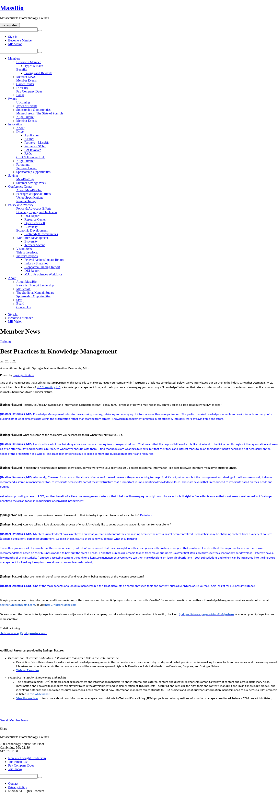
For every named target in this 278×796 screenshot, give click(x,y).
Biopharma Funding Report (42, 267)
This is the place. (27, 252)
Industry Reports (27, 256)
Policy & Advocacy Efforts (33, 208)
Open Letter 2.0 (34, 223)
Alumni (29, 139)
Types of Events (26, 106)
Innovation (15, 124)
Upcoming (23, 102)
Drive (20, 131)
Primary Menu (10, 25)
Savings (13, 175)
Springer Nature (23, 375)
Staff (19, 300)
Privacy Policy (17, 787)
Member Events (26, 80)
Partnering (23, 164)
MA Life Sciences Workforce (43, 274)
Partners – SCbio (35, 146)
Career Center (25, 84)
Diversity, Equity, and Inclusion (36, 212)
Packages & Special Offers (33, 194)
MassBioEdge (25, 179)
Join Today (15, 769)
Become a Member (20, 40)
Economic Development (31, 230)
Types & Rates (33, 65)
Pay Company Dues (29, 91)
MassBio (12, 8)
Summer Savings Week (31, 183)
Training (5, 341)
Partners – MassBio (36, 142)
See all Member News (14, 720)
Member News (25, 76)
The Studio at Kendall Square (35, 292)
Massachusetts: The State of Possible (39, 113)
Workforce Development (32, 237)
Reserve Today (26, 201)
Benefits (21, 69)
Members (14, 58)
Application (31, 135)
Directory (22, 87)
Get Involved (32, 150)
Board (20, 303)
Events (12, 98)
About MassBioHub (29, 190)
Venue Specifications (29, 197)
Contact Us (23, 307)
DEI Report (31, 215)
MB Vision (15, 44)
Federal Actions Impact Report (44, 259)
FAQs (20, 95)
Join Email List (17, 761)
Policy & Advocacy (20, 205)
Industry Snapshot (36, 263)
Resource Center (35, 219)
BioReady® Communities (41, 234)
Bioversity (31, 226)
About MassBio (26, 281)
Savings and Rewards (38, 73)
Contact (13, 783)
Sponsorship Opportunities (33, 109)
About (20, 128)
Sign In (13, 36)
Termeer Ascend (26, 168)
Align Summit (25, 117)
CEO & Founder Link (30, 157)
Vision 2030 (24, 248)
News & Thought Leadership (35, 285)
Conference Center (20, 186)
